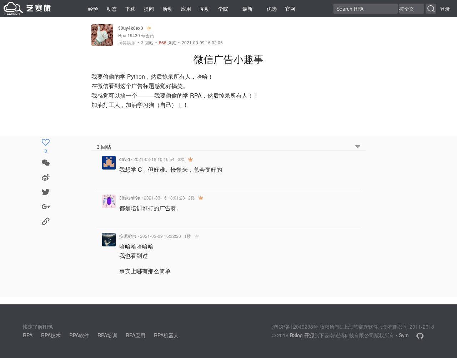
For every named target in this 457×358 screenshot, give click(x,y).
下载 (130, 8)
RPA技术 (51, 335)
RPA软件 (79, 335)
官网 (290, 8)
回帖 (147, 42)
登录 (445, 8)
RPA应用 (135, 335)
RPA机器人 (166, 335)
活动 (167, 8)
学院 (223, 8)
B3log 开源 (302, 335)
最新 (247, 8)
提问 (149, 8)
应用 (186, 8)
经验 (93, 8)
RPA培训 (107, 335)
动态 (112, 8)
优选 (272, 8)
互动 (205, 8)
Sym (404, 335)
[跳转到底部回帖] (357, 147)
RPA (27, 335)
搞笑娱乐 (126, 42)
